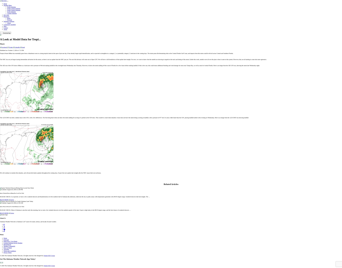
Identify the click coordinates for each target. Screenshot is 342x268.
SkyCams (6, 15)
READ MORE (4, 200)
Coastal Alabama (12, 13)
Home (5, 4)
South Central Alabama (13, 10)
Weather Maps (8, 5)
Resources (6, 16)
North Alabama (11, 7)
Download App (6, 33)
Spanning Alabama (9, 21)
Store (5, 26)
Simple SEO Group (49, 255)
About (9, 23)
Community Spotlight (10, 24)
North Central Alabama (13, 8)
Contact (6, 28)
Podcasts (9, 20)
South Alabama (11, 12)
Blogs (8, 18)
